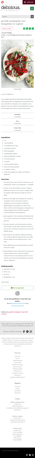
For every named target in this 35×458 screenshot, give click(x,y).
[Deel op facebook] (27, 29)
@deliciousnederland (18, 303)
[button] (29, 2)
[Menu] (32, 8)
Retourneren (17, 375)
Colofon (17, 388)
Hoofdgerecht (14, 35)
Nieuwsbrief (17, 393)
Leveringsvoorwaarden (17, 373)
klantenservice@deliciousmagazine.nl (21, 326)
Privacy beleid (17, 362)
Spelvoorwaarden (17, 366)
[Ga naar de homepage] (10, 7)
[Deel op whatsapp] (33, 29)
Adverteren (17, 356)
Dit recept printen (18, 288)
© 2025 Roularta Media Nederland (10, 450)
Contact (18, 358)
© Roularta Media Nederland (17, 377)
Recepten (22, 35)
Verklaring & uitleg (17, 369)
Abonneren (17, 386)
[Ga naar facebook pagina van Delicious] (23, 331)
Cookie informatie (17, 360)
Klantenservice (17, 371)
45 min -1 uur (5, 35)
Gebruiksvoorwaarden (17, 364)
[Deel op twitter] (30, 29)
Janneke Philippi (7, 33)
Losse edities (17, 390)
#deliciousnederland (17, 306)
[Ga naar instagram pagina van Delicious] (30, 331)
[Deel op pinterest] (24, 29)
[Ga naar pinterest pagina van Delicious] (27, 331)
